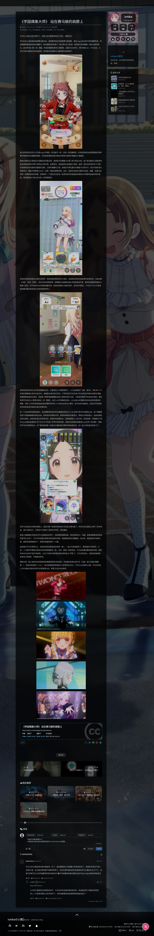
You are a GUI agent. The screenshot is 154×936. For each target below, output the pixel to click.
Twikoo (97, 901)
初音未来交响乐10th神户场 (126, 100)
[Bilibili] (123, 39)
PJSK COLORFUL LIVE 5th (126, 107)
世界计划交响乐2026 (124, 77)
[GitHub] (10, 926)
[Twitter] (128, 39)
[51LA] (130, 931)
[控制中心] (145, 926)
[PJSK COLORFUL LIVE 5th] (114, 109)
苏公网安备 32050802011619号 (101, 927)
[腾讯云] (121, 931)
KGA (22, 742)
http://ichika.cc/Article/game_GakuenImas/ (36, 730)
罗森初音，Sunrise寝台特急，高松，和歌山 (126, 85)
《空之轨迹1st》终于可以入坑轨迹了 (126, 92)
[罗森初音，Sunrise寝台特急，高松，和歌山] (114, 86)
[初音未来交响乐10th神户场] (114, 101)
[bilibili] (23, 926)
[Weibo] (118, 39)
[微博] (16, 926)
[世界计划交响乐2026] (114, 79)
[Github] (133, 39)
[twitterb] (30, 926)
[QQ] (113, 39)
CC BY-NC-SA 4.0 (53, 736)
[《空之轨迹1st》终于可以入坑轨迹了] (114, 94)
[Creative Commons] (46, 736)
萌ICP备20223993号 (139, 927)
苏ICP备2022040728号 (122, 927)
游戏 (55, 27)
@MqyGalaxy (38, 885)
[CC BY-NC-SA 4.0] (140, 931)
